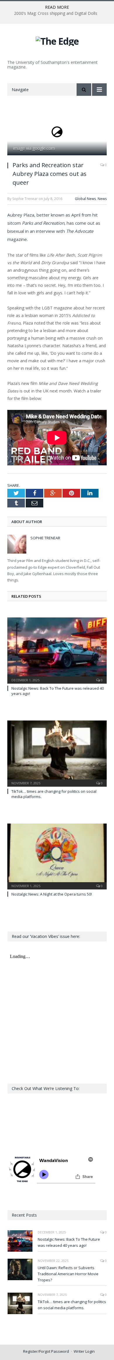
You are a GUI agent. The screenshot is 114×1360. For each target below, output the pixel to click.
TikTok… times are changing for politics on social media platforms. (72, 1304)
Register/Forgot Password (46, 1351)
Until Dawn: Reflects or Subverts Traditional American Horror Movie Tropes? (68, 1273)
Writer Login (84, 1351)
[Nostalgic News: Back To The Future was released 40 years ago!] (57, 649)
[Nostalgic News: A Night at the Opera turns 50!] (57, 856)
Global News (85, 198)
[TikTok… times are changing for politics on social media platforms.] (57, 752)
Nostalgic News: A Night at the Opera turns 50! (51, 894)
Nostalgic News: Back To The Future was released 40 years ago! (69, 1242)
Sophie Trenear (45, 538)
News (102, 198)
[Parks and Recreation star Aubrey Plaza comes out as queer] (57, 132)
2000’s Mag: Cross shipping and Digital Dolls (55, 13)
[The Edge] (57, 40)
